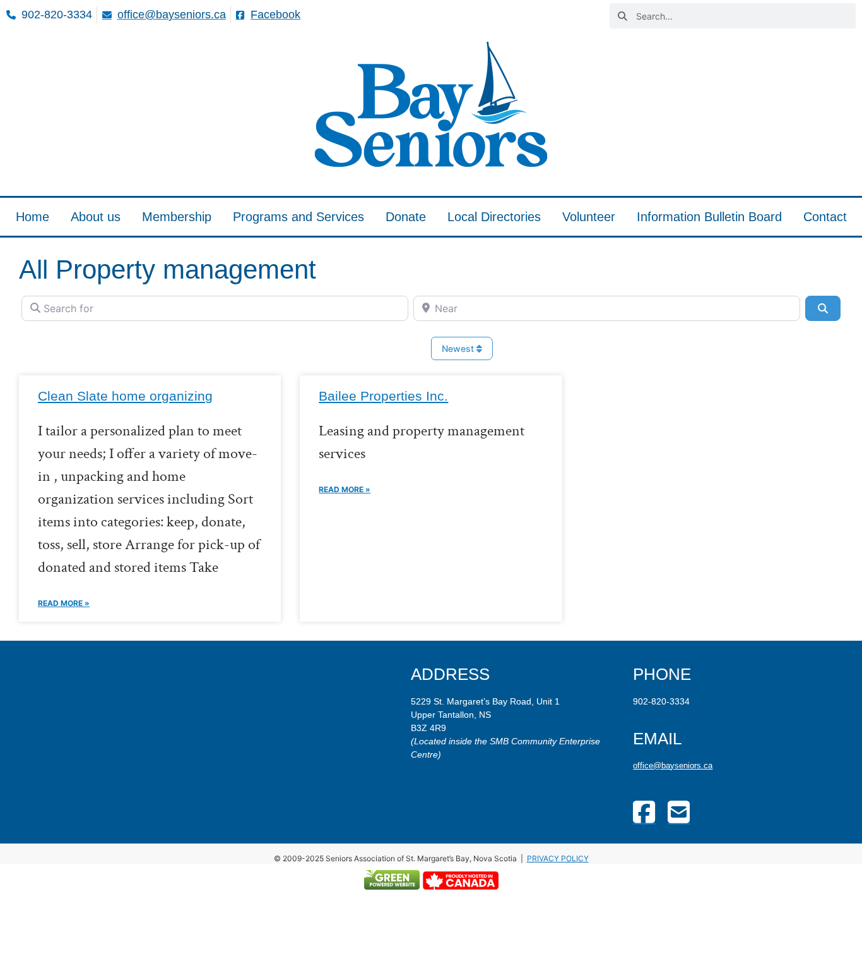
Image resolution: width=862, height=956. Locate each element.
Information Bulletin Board (709, 217)
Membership (176, 217)
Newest (459, 348)
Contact (825, 217)
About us (96, 217)
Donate (406, 217)
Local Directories (494, 217)
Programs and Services (298, 217)
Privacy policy (558, 858)
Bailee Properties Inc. (383, 396)
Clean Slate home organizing (125, 396)
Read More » (64, 603)
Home (32, 217)
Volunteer (588, 217)
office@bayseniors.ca (672, 765)
